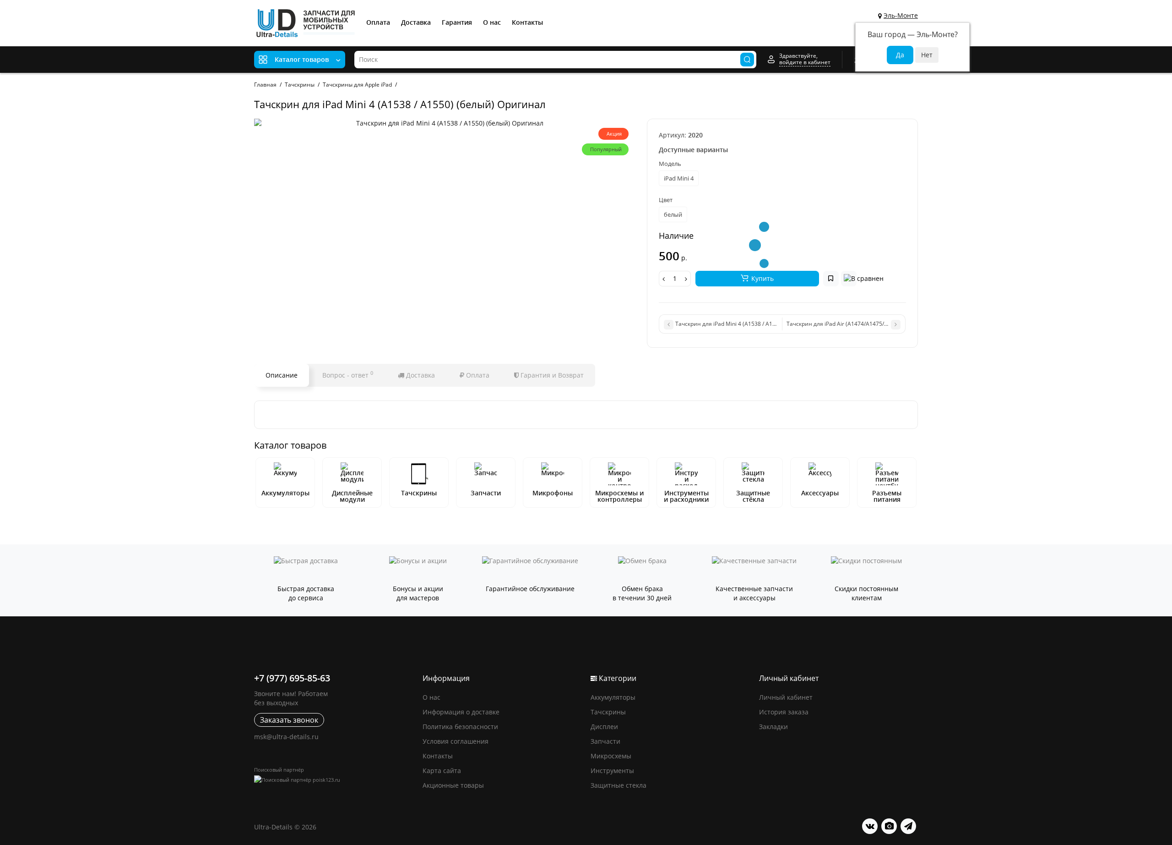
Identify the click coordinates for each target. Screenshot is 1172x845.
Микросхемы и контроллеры (619, 496)
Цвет (666, 200)
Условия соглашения (455, 741)
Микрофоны (552, 492)
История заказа (783, 712)
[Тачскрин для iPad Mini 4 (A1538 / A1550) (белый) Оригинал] (446, 123)
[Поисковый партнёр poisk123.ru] (333, 780)
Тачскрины (419, 492)
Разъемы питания (886, 496)
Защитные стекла (618, 785)
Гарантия (457, 22)
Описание (282, 375)
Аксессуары (820, 492)
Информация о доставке (461, 712)
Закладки (773, 726)
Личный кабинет (786, 697)
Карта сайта (442, 770)
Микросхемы (611, 756)
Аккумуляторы (285, 492)
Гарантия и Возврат (551, 375)
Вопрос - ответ (347, 374)
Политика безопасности (460, 726)
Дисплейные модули (352, 496)
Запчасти (486, 492)
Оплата (378, 22)
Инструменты (612, 770)
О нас (492, 22)
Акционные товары (453, 785)
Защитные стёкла (753, 496)
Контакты (527, 22)
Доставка (416, 22)
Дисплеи (604, 726)
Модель (670, 163)
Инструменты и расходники (686, 496)
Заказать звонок (289, 720)
